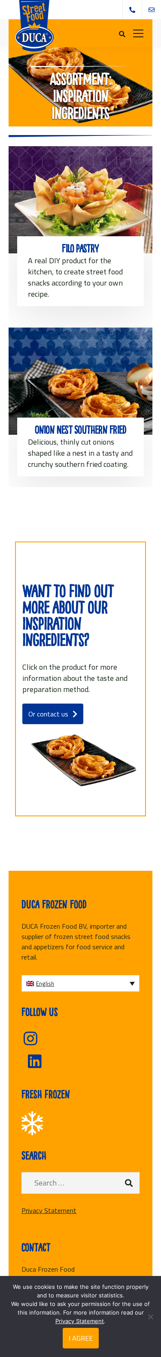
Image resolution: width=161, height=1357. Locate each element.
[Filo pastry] (80, 199)
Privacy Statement (48, 1210)
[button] (80, 983)
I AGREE (81, 1338)
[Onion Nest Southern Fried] (80, 381)
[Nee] (150, 1316)
